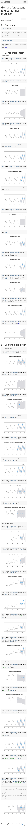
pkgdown (24, 824)
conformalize (14, 351)
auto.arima (8, 146)
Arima (6, 211)
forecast (9, 40)
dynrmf (6, 232)
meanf (6, 81)
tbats (6, 167)
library (4, 28)
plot (3, 58)
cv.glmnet (5, 278)
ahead (3, 2)
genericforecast (14, 58)
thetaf (6, 60)
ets (5, 124)
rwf (5, 103)
